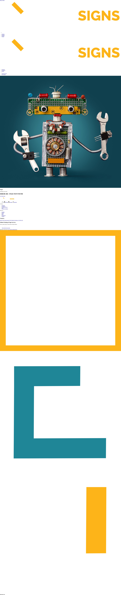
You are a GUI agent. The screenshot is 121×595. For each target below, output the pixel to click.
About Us (3, 69)
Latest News (4, 215)
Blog (2, 213)
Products (3, 34)
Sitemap (3, 216)
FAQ (2, 214)
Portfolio (3, 35)
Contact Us (3, 70)
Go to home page (2, 196)
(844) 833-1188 (4, 73)
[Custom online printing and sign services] (4, 227)
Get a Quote (4, 74)
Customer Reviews (5, 207)
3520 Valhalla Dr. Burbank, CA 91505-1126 (16, 220)
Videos (3, 36)
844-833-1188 (2, 220)
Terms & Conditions (5, 208)
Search (3, 71)
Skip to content (2, 0)
